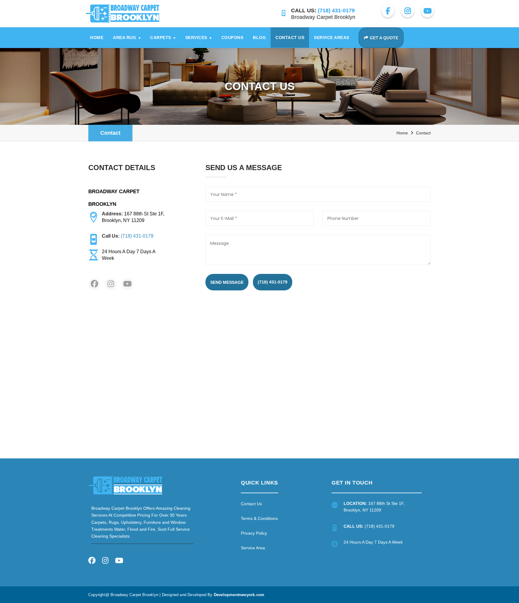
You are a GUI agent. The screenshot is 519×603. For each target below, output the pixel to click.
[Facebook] (92, 561)
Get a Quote (384, 37)
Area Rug (127, 37)
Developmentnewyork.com (239, 594)
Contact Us (289, 37)
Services (198, 37)
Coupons (232, 37)
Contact (110, 133)
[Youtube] (119, 561)
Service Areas (331, 37)
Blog (259, 37)
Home (96, 37)
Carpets (163, 37)
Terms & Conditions (259, 518)
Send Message (227, 282)
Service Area (253, 547)
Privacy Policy (254, 533)
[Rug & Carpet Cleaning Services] (125, 485)
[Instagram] (105, 561)
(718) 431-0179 (272, 282)
